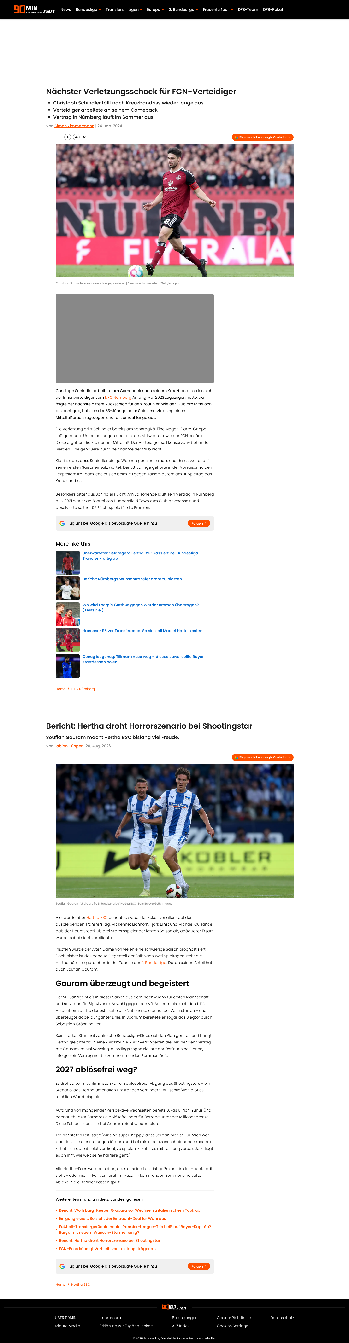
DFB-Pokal (273, 9)
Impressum (110, 1317)
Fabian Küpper (68, 746)
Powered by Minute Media (162, 1338)
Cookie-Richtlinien (234, 1317)
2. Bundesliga (153, 962)
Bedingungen (185, 1317)
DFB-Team (248, 9)
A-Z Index (180, 1326)
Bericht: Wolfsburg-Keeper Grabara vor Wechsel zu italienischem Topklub (129, 1210)
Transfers (115, 9)
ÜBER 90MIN (66, 1317)
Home (61, 688)
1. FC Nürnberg (83, 688)
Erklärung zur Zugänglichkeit (126, 1326)
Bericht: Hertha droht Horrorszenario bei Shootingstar (109, 1240)
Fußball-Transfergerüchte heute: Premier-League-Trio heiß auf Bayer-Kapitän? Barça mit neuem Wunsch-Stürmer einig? (135, 1229)
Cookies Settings (232, 1326)
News (65, 9)
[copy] (85, 137)
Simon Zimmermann (74, 126)
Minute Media (67, 1326)
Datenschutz (282, 1317)
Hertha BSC (97, 917)
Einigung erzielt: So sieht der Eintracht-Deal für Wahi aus (112, 1218)
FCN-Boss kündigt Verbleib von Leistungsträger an (107, 1248)
